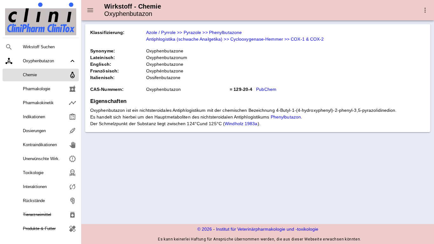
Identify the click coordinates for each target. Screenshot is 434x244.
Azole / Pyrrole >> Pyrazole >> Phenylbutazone (194, 32)
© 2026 (204, 229)
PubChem (266, 89)
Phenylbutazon (286, 116)
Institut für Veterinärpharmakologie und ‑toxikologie (267, 229)
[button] (41, 61)
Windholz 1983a (241, 123)
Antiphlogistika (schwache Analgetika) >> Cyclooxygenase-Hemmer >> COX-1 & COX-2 (235, 39)
